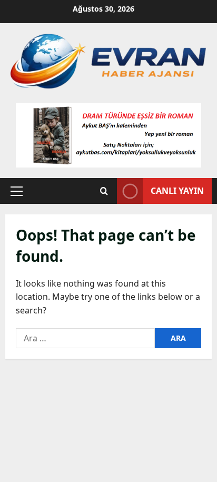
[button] (16, 191)
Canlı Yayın (177, 190)
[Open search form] (104, 191)
